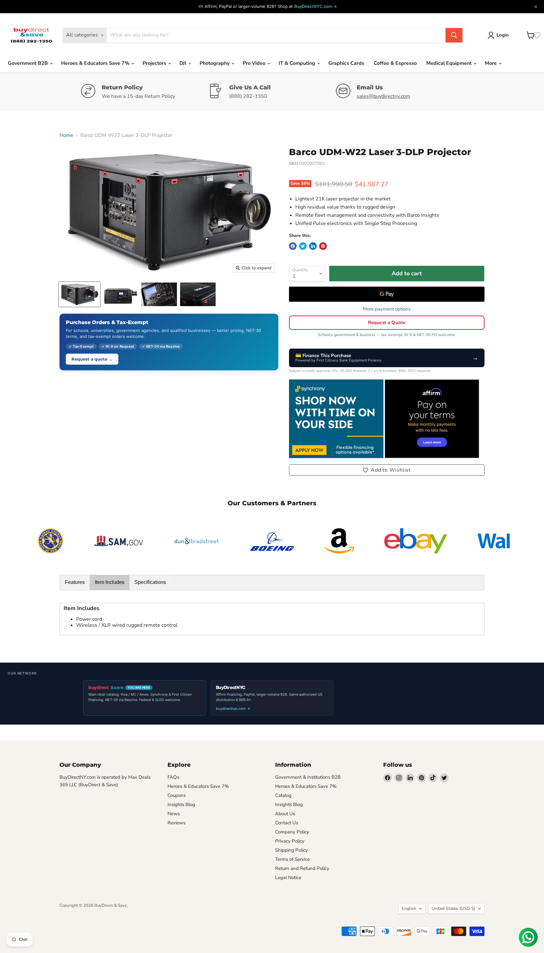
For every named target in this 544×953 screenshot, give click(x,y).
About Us (285, 813)
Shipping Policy (291, 850)
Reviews (176, 823)
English (409, 908)
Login (502, 35)
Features (75, 582)
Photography (215, 63)
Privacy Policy (289, 841)
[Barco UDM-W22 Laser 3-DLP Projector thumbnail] (79, 294)
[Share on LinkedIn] (313, 246)
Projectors (155, 63)
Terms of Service (292, 859)
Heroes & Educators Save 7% (96, 63)
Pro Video (255, 63)
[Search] (453, 35)
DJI (183, 63)
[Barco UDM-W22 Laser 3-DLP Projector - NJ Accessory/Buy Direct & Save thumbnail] (197, 294)
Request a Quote (386, 322)
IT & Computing (297, 63)
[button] (386, 470)
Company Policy (292, 832)
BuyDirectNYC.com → (315, 6)
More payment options (387, 309)
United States (453, 908)
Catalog (283, 795)
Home (66, 135)
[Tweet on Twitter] (303, 246)
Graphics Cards (346, 63)
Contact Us (286, 823)
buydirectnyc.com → (233, 708)
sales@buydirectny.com (383, 96)
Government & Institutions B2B (308, 777)
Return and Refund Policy (302, 868)
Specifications (150, 582)
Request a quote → (92, 359)
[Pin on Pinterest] (323, 246)
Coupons (176, 795)
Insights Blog (181, 804)
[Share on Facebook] (293, 246)
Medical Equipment (449, 63)
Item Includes (109, 582)
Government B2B (28, 63)
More (491, 63)
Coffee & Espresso (395, 63)
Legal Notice (288, 877)
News (173, 813)
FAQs (173, 777)
